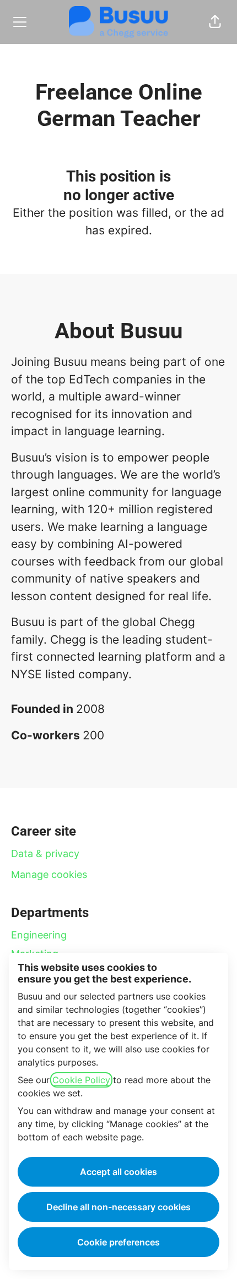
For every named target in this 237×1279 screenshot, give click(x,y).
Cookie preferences (118, 1242)
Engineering (39, 935)
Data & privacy (45, 853)
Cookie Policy (81, 1079)
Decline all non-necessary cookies (118, 1206)
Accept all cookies (118, 1171)
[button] (215, 22)
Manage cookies (49, 874)
